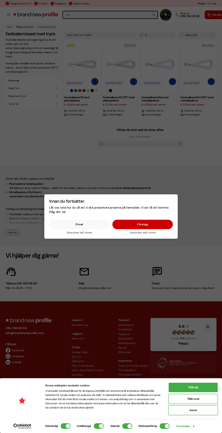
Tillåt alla (193, 387)
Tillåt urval (193, 398)
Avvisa (193, 410)
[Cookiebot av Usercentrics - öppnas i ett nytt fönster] (22, 426)
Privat (79, 224)
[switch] (99, 426)
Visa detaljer (183, 426)
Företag (142, 224)
